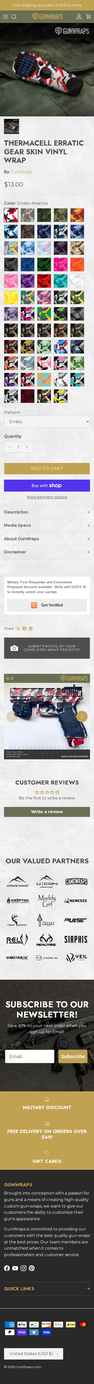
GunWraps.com (28, 1367)
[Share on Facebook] (24, 628)
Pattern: (12, 412)
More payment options (47, 497)
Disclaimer (15, 552)
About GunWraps (21, 538)
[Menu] (5, 16)
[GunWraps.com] (47, 16)
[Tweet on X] (18, 628)
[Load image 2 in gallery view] (47, 69)
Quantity (13, 436)
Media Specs (17, 525)
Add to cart (47, 468)
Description (16, 512)
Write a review (47, 811)
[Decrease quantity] (8, 446)
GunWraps (21, 172)
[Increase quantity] (28, 446)
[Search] (16, 16)
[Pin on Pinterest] (31, 628)
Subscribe (73, 1056)
